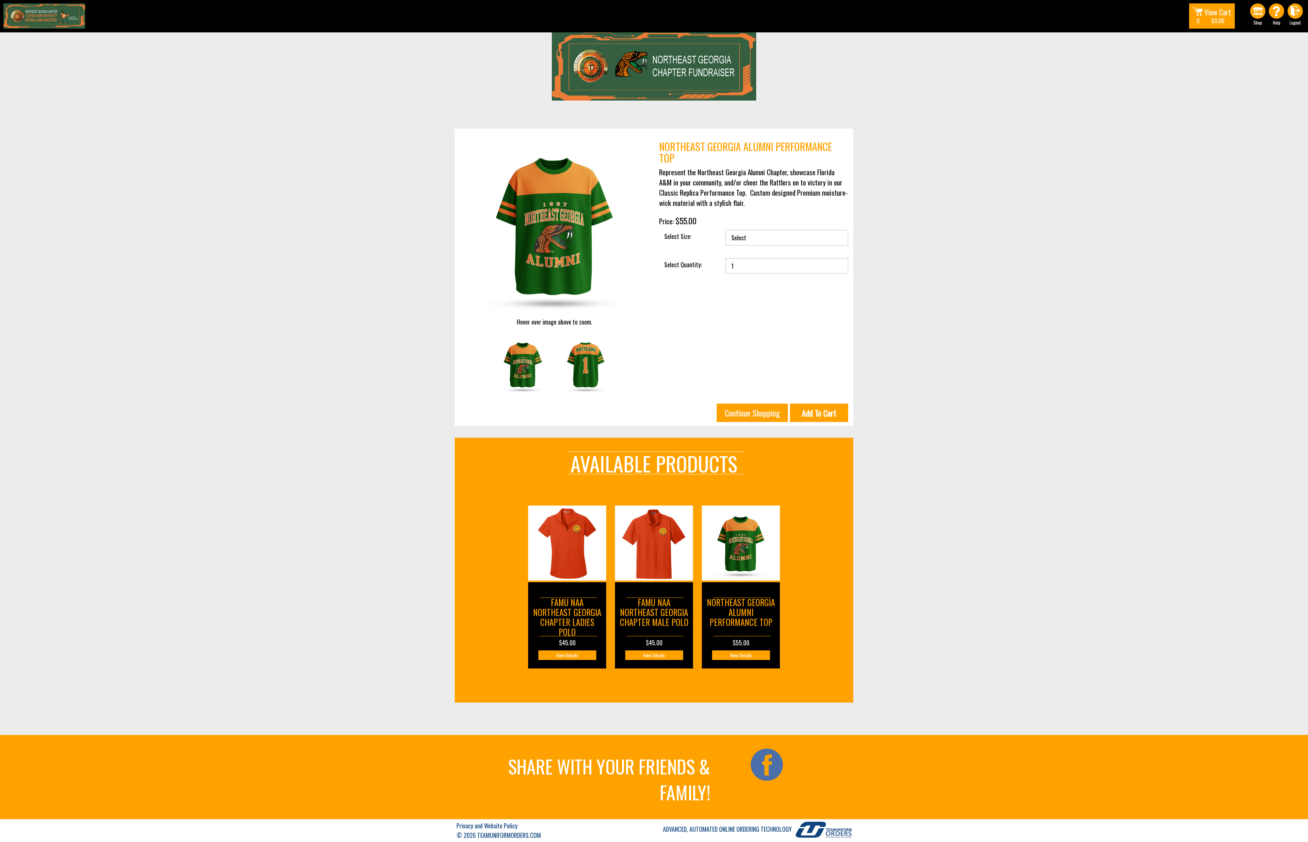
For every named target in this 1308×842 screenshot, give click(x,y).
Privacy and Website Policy (486, 825)
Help (1276, 22)
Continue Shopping (752, 413)
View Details (567, 655)
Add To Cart (819, 413)
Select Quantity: (683, 264)
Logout (1295, 22)
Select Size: (677, 236)
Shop (1258, 22)
